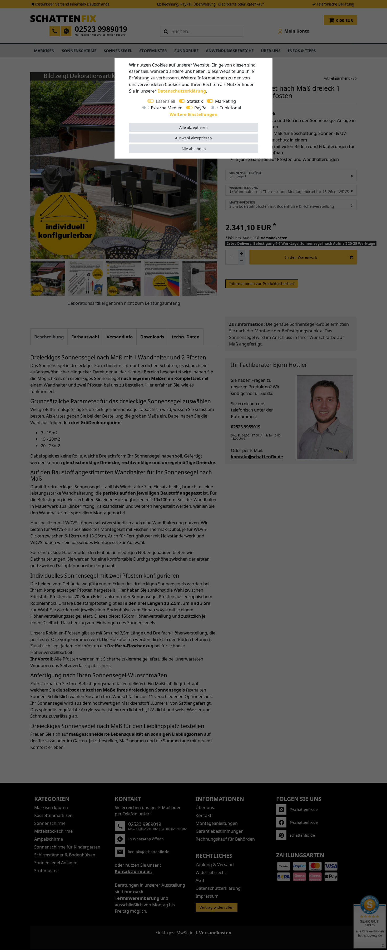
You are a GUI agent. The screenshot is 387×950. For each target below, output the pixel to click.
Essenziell (165, 101)
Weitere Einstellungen (193, 114)
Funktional (230, 108)
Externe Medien (166, 108)
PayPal (200, 108)
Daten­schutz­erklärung (181, 91)
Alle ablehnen (193, 148)
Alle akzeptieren (193, 127)
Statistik (195, 101)
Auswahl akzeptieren (193, 137)
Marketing (225, 101)
